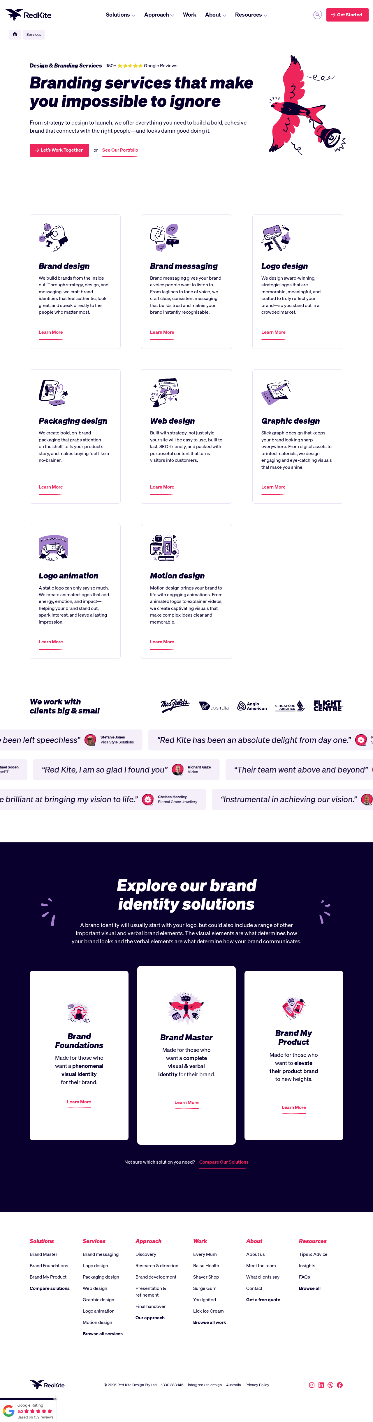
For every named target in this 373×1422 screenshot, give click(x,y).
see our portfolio (120, 150)
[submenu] (317, 14)
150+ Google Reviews (141, 66)
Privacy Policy (257, 1384)
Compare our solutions (224, 1162)
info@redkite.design (205, 1384)
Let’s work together (62, 150)
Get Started (349, 15)
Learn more (51, 334)
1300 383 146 (172, 1384)
